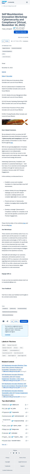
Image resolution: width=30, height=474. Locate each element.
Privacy (7, 457)
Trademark (7, 466)
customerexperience (14, 350)
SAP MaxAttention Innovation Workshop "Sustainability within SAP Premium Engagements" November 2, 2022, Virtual (13, 376)
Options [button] (14, 35)
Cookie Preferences (7, 470)
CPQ (21, 347)
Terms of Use (22, 457)
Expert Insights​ (21, 355)
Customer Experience (7, 51)
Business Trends (11, 345)
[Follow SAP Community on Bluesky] (13, 453)
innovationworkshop (22, 308)
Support (22, 466)
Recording (9, 76)
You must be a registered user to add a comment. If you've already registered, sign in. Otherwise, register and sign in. (14, 329)
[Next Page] (16, 357)
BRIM (4, 345)
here (11, 142)
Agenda (4, 72)
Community (11, 2)
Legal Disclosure (22, 461)
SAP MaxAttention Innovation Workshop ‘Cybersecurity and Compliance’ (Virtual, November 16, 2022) (14, 19)
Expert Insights (11, 355)
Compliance (5, 308)
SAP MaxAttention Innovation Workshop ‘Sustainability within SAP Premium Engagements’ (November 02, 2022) (15, 393)
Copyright (7, 461)
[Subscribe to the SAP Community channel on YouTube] (16, 453)
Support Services (6, 48)
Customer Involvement (16, 48)
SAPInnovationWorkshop (8, 315)
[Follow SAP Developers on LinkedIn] (19, 453)
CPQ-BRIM (5, 350)
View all (4, 444)
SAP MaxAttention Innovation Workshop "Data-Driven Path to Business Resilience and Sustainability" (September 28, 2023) (14, 367)
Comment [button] (24, 321)
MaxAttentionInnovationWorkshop (10, 311)
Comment (7, 334)
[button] (3, 41)
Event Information (6, 56)
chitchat (15, 347)
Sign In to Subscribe (20, 32)
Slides (3, 76)
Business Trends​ (6, 347)
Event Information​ (18, 353)
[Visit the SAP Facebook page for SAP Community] (10, 453)
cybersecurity (13, 308)
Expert (4, 355)
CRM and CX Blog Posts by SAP (9, 6)
